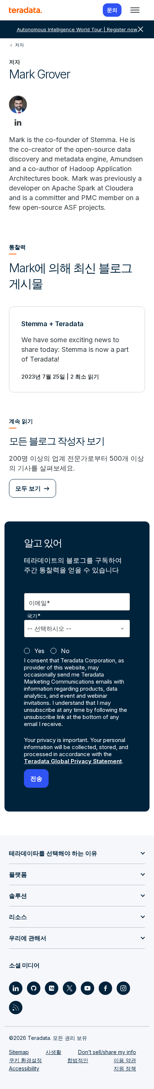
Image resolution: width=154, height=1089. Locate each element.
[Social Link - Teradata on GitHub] (33, 988)
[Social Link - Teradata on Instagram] (123, 988)
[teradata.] (25, 10)
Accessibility (24, 1068)
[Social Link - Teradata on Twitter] (69, 988)
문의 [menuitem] (112, 10)
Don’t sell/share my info (107, 1052)
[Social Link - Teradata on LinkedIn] (15, 988)
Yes (39, 651)
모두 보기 (28, 488)
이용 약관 (125, 1060)
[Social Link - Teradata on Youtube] (87, 988)
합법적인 (77, 1060)
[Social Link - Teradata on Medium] (51, 988)
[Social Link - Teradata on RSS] (15, 1007)
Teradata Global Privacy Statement (73, 761)
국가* (34, 616)
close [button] (140, 29)
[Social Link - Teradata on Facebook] (105, 988)
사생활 (53, 1052)
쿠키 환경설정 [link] (25, 1060)
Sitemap (19, 1052)
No (65, 651)
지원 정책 (125, 1068)
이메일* (39, 603)
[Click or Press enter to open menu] (135, 10)
